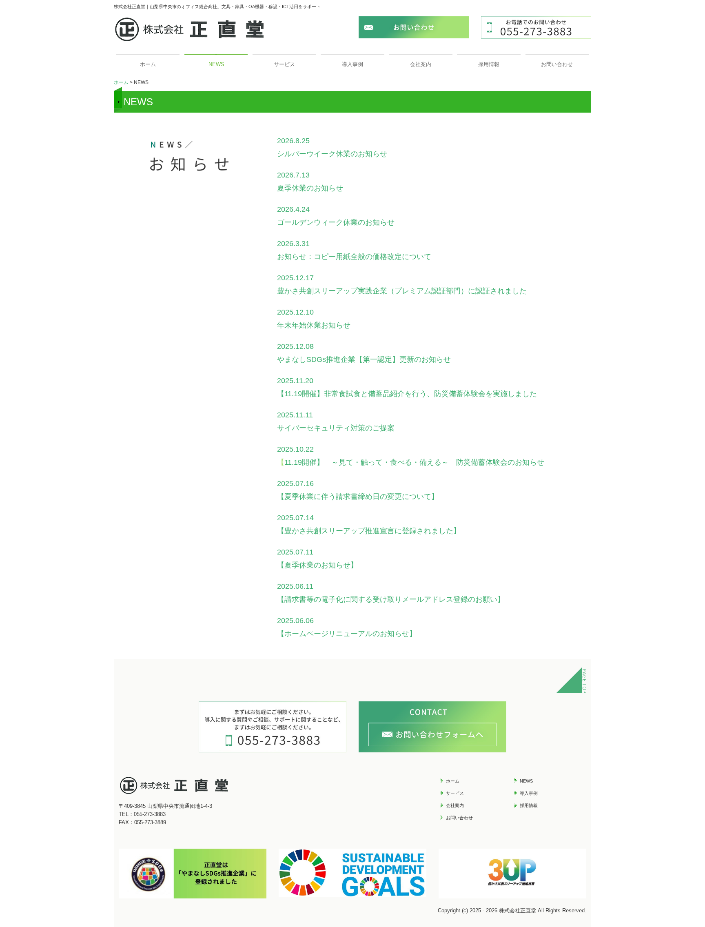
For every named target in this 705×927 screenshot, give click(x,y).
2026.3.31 (297, 244)
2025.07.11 (295, 552)
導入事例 (352, 64)
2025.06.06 (295, 621)
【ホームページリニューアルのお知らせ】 (347, 634)
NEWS (216, 64)
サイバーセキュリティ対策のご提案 (336, 428)
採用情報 (488, 64)
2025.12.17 (295, 278)
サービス (284, 64)
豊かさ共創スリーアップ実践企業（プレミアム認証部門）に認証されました (402, 291)
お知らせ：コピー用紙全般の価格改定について (354, 257)
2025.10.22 (295, 449)
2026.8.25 (297, 141)
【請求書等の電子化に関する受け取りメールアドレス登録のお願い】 (391, 599)
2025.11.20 (295, 381)
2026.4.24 (297, 209)
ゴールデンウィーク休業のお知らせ (336, 222)
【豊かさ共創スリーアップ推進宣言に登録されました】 (369, 531)
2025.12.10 (295, 312)
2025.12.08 (295, 346)
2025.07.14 (295, 518)
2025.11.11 (295, 415)
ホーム (148, 64)
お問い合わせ (557, 64)
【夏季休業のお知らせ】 (317, 565)
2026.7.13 (297, 175)
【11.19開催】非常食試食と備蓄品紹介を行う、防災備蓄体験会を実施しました (407, 394)
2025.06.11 (295, 586)
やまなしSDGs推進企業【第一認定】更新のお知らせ (364, 359)
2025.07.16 (295, 483)
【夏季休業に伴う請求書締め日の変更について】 (358, 496)
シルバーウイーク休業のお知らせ (332, 154)
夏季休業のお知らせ (310, 188)
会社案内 (420, 64)
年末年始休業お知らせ (313, 325)
